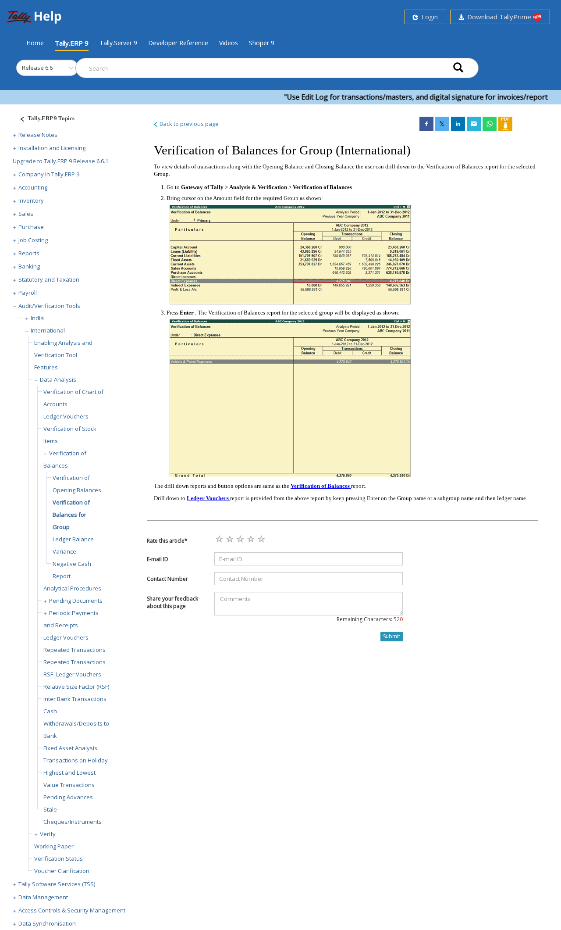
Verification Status (58, 858)
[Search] (458, 68)
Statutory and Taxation (48, 279)
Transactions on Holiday (75, 760)
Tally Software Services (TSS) (56, 884)
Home (35, 42)
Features (46, 367)
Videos (228, 43)
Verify (48, 834)
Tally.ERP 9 (72, 43)
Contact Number (167, 579)
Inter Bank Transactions (75, 699)
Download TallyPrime (498, 16)
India (37, 318)
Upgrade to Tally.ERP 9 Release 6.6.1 (60, 161)
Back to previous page (188, 124)
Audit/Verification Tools (49, 306)
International (48, 330)
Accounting (32, 187)
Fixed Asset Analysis (70, 748)
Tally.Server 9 (118, 43)
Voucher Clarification (61, 871)
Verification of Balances (321, 486)
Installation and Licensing (51, 148)
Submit (391, 636)
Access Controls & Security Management (71, 910)
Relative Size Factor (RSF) (76, 686)
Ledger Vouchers (66, 416)
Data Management (43, 897)
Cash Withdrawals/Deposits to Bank (76, 723)
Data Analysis (58, 379)
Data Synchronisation (47, 923)
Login (428, 16)
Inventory (31, 200)
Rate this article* (167, 540)
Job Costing (33, 240)
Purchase (31, 227)
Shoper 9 (261, 43)
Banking (29, 266)
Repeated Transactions (74, 662)
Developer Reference (178, 43)
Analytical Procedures (72, 588)
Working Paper (54, 846)
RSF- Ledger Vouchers (72, 674)
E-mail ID (157, 559)
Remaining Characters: (370, 619)
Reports (28, 253)
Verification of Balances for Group (71, 514)
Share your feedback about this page (172, 602)
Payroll (27, 293)
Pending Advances (68, 797)
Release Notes (37, 135)
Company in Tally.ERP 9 (48, 174)
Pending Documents (76, 600)
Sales (25, 214)
